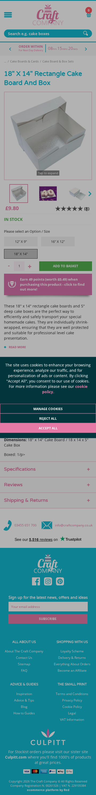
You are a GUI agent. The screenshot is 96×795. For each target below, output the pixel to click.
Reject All (48, 418)
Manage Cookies (48, 409)
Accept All (48, 428)
